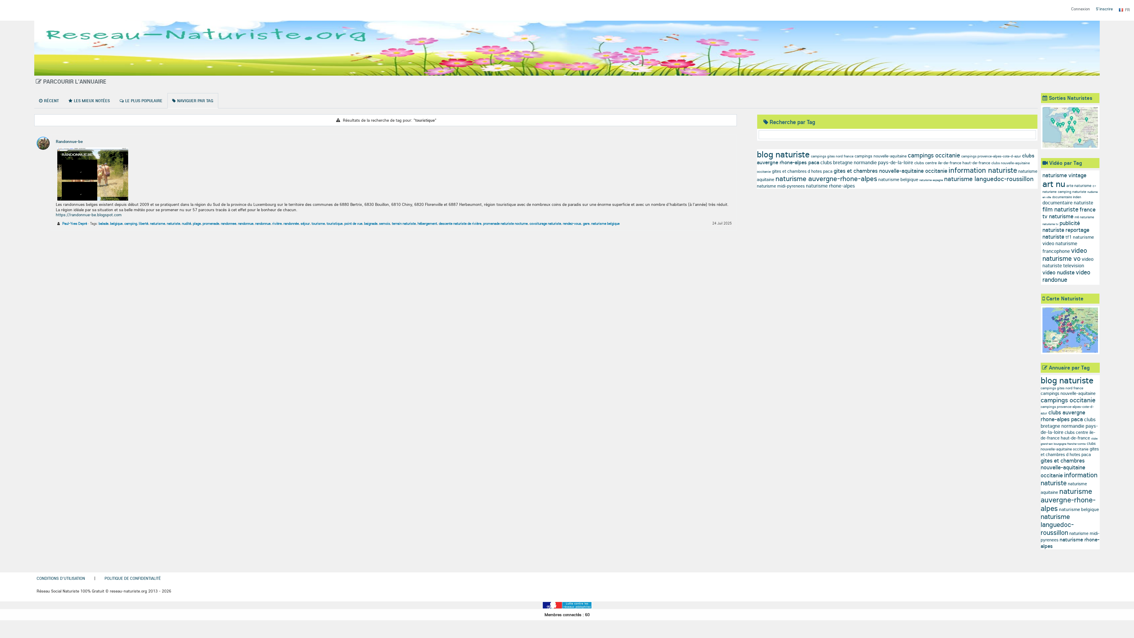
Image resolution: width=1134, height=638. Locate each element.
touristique (335, 223)
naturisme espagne (931, 180)
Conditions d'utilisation (61, 578)
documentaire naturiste (1067, 202)
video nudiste (1058, 272)
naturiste (173, 223)
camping (130, 223)
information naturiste (983, 170)
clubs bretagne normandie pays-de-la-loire (866, 162)
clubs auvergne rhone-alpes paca (1063, 416)
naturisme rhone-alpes (830, 186)
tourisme (318, 223)
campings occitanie (934, 155)
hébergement (427, 223)
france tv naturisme (1069, 213)
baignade (370, 223)
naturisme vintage (1064, 175)
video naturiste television (1068, 262)
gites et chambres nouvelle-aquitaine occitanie (890, 170)
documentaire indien (1066, 197)
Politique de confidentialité (133, 578)
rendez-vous (572, 223)
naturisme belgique (605, 223)
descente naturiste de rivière (460, 223)
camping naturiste (1072, 191)
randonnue (245, 223)
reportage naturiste (1065, 233)
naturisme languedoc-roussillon (989, 179)
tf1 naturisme (1079, 237)
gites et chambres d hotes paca (802, 171)
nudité (186, 223)
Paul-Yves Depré (74, 223)
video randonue (1066, 275)
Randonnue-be (69, 141)
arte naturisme (1078, 185)
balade (103, 223)
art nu (1053, 183)
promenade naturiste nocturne (505, 223)
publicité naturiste (1061, 226)
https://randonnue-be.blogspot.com (89, 214)
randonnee (228, 223)
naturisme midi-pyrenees (781, 186)
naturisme (157, 223)
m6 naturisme (1084, 217)
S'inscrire (1104, 9)
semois (384, 223)
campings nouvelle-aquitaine (881, 156)
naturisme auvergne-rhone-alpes (826, 178)
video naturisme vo (1064, 254)
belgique (116, 223)
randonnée (291, 223)
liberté (143, 223)
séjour (305, 223)
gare (586, 223)
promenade (211, 223)
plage (197, 223)
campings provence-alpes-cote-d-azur (991, 156)
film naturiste (1060, 209)
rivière (277, 223)
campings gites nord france (832, 156)
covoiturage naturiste (545, 223)
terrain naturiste (404, 223)
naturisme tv (1050, 224)
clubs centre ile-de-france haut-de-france (952, 162)
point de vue (353, 223)
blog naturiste (783, 154)
